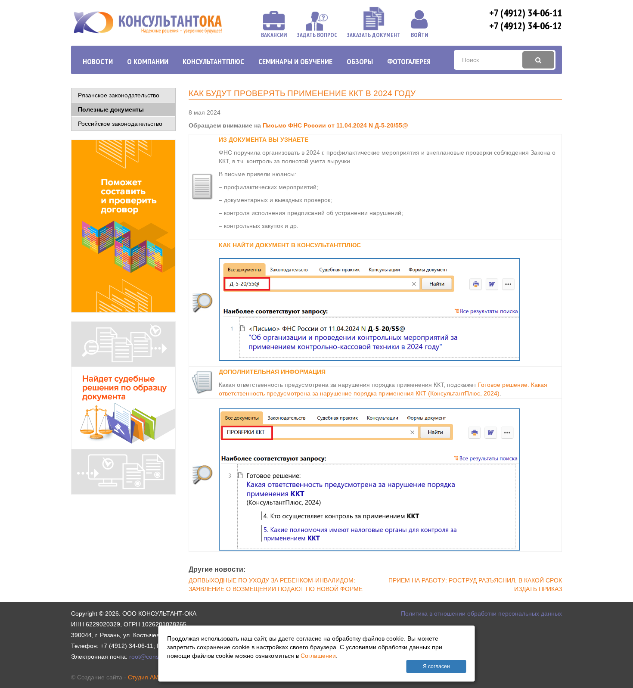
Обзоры (360, 61)
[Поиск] (538, 59)
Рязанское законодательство (118, 95)
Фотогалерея (409, 61)
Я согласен (436, 666)
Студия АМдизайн (153, 677)
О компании (147, 61)
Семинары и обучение (295, 61)
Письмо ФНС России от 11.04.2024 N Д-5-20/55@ (335, 125)
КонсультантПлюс (213, 61)
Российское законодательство (120, 123)
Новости (98, 61)
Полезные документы (111, 109)
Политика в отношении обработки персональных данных (481, 613)
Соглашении (318, 655)
